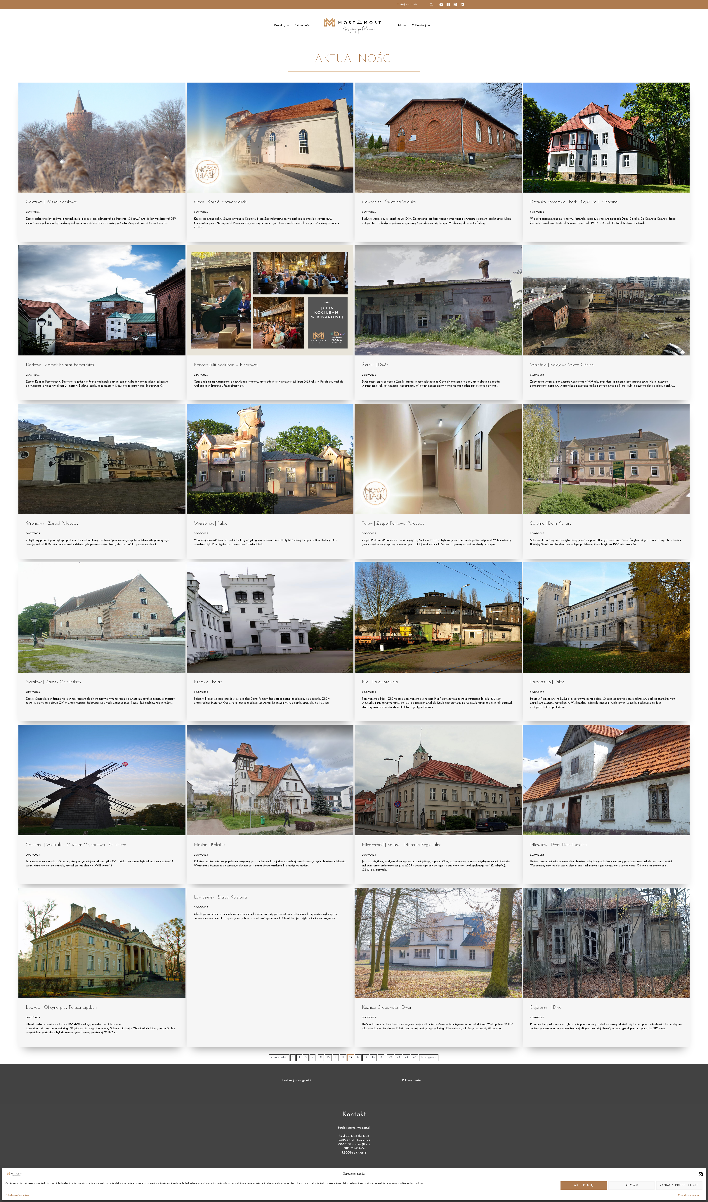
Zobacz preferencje (679, 1185)
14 (358, 1057)
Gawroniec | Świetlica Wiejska (389, 202)
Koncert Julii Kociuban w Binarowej (226, 365)
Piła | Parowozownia (380, 682)
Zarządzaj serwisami (688, 1195)
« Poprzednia (279, 1057)
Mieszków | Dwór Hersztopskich (558, 845)
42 (390, 1057)
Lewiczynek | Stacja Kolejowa (220, 897)
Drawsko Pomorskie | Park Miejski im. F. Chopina (574, 202)
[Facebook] (448, 4)
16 (373, 1057)
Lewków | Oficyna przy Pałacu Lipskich (61, 1007)
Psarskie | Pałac (208, 682)
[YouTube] (441, 4)
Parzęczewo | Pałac (547, 682)
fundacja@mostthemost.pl (354, 1128)
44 (406, 1057)
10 (328, 1057)
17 (381, 1057)
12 (343, 1057)
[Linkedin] (462, 4)
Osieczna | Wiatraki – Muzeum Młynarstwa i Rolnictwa (76, 845)
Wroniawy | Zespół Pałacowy (52, 523)
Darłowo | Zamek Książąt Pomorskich (60, 365)
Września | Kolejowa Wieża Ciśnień (562, 365)
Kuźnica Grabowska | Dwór (387, 1007)
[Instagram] (455, 4)
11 (336, 1057)
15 (366, 1057)
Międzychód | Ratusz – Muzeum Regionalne (401, 845)
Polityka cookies (411, 1080)
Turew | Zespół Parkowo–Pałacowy (393, 523)
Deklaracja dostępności (296, 1080)
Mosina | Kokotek (209, 845)
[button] (700, 1174)
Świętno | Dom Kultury (551, 523)
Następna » (428, 1057)
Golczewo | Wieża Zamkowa (51, 202)
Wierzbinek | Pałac (210, 523)
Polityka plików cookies (17, 1195)
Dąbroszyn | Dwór (546, 1007)
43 (398, 1057)
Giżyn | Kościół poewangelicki (220, 202)
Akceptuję (583, 1185)
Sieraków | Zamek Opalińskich (53, 682)
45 (414, 1057)
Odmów (631, 1185)
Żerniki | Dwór (375, 365)
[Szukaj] (431, 4)
